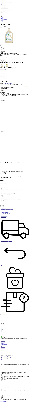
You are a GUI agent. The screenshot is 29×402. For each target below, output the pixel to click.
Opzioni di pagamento (4, 6)
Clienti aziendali (2, 343)
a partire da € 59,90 (6, 2)
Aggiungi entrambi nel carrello (2, 69)
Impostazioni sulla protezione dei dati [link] (4, 358)
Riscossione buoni (3, 348)
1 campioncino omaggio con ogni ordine (5, 3)
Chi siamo (2, 352)
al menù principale (3, 0)
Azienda (2, 359)
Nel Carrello (1, 55)
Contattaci (2, 353)
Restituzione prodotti (4, 5)
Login (1, 346)
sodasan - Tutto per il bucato (3, 208)
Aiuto (1, 4)
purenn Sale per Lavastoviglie (4, 216)
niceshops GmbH (4, 355)
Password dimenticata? (3, 347)
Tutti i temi (3, 7)
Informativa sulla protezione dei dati (3, 401)
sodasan (1, 22)
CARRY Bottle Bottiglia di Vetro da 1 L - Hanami (5, 213)
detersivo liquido (6, 83)
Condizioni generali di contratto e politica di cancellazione (6, 357)
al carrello (2, 1)
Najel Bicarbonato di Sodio (3, 217)
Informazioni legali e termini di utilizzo (4, 356)
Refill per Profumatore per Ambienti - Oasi (5, 212)
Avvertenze (2, 89)
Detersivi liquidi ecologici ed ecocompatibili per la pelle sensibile (7, 209)
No (9, 194)
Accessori (1, 98)
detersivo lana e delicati (10, 83)
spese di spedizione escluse (8, 44)
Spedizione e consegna (3, 341)
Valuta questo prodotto (2, 205)
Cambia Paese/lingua (5, 354)
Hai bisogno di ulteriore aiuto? (4, 344)
